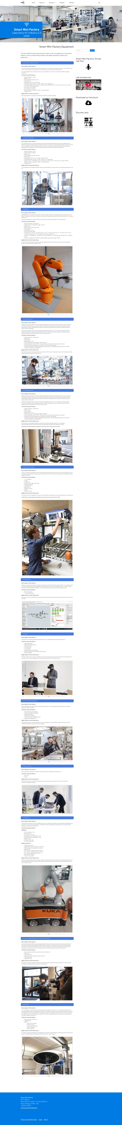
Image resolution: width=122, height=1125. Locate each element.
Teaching (62, 2)
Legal (40, 1119)
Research (51, 2)
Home (33, 2)
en (99, 2)
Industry (71, 2)
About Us (41, 2)
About (46, 1119)
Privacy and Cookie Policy (29, 1119)
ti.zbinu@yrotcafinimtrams (29, 1108)
